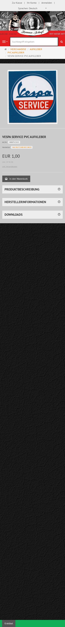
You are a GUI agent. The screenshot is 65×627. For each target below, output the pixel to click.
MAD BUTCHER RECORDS (21, 147)
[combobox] (32, 8)
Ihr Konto (32, 2)
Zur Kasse (17, 2)
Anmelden (46, 2)
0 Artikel (9, 623)
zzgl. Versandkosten (9, 166)
